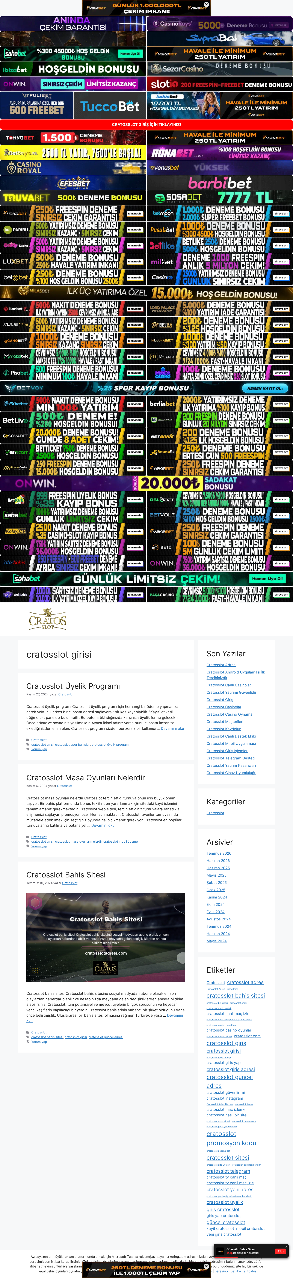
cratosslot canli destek (219, 1008)
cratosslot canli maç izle (228, 1013)
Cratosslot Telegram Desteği (231, 758)
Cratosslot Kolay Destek (220, 1104)
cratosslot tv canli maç (227, 1177)
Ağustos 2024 (219, 919)
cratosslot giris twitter (219, 1057)
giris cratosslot (223, 1209)
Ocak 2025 (216, 890)
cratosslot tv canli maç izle (230, 1183)
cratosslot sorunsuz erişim (246, 1164)
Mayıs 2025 (217, 875)
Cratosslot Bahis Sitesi (66, 874)
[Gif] (146, 293)
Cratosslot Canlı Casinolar (229, 685)
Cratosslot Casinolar (224, 707)
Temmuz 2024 (219, 926)
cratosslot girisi (42, 744)
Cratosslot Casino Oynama (229, 714)
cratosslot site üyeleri (218, 1164)
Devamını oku (172, 728)
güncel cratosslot (226, 1222)
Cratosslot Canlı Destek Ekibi (231, 736)
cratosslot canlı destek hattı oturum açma (229, 1019)
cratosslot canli (238, 1003)
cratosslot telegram (228, 1171)
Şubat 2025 (217, 882)
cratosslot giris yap (224, 1062)
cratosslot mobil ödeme (120, 841)
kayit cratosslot (220, 1228)
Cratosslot (39, 740)
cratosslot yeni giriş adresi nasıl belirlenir (229, 1196)
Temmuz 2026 (219, 853)
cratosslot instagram (225, 1098)
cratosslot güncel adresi (106, 1037)
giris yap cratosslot (224, 1215)
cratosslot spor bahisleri (72, 744)
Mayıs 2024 (217, 941)
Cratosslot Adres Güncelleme (222, 989)
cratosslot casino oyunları (229, 1030)
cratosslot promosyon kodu (231, 1138)
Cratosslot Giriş (220, 700)
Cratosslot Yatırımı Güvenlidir (231, 692)
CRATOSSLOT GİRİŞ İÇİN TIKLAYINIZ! (146, 124)
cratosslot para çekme (244, 1121)
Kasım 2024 (217, 897)
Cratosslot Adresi (221, 665)
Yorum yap (39, 749)
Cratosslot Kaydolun (224, 729)
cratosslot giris (226, 1043)
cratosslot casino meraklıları (222, 1025)
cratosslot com (247, 1036)
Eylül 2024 (216, 912)
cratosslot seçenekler (218, 1150)
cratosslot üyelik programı (110, 744)
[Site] (73, 213)
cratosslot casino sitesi (219, 1036)
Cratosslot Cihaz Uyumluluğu (231, 773)
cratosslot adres (245, 982)
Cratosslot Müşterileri (225, 721)
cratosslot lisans (244, 1104)
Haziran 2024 (218, 934)
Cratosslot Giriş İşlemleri (227, 751)
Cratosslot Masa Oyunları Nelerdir (85, 777)
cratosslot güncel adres (230, 1081)
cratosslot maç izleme (226, 1109)
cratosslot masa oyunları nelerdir (78, 841)
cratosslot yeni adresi (231, 1189)
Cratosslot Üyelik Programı (73, 685)
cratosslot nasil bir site (226, 1115)
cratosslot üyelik (225, 1202)
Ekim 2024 (216, 904)
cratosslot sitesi (228, 1157)
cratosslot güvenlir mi (226, 1092)
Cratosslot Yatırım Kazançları (231, 765)
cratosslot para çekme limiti (222, 1126)
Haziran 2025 (218, 868)
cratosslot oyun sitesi (218, 1121)
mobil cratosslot (250, 1228)
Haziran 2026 (218, 861)
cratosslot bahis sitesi (47, 1037)
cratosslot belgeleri (217, 1003)
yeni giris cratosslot (224, 1234)
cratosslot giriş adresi (231, 1069)
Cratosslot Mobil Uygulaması (231, 743)
